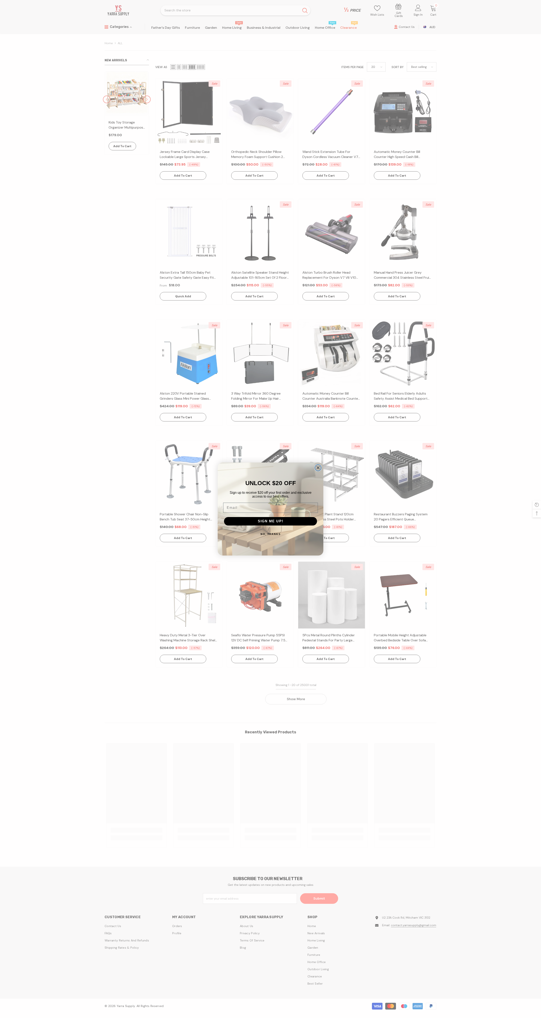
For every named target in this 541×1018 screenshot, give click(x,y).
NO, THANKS (271, 534)
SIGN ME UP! (270, 521)
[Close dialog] (318, 468)
